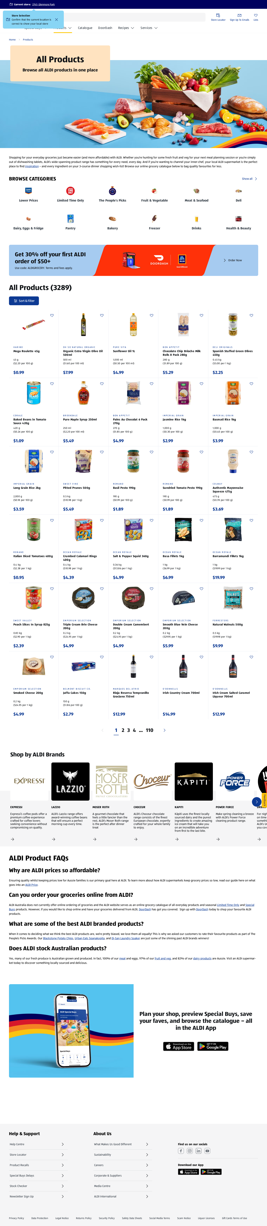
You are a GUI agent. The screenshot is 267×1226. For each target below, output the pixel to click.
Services (146, 27)
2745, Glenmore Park (43, 4)
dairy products (202, 958)
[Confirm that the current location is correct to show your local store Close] (56, 19)
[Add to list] (52, 315)
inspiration (32, 166)
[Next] (164, 730)
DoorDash (105, 28)
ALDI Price (31, 885)
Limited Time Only (228, 905)
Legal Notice (62, 1218)
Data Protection (39, 1218)
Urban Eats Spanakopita (90, 938)
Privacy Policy (16, 1218)
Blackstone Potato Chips (58, 938)
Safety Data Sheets (132, 1218)
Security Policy (107, 1218)
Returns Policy (84, 1218)
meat (122, 958)
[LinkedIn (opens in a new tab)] (198, 1151)
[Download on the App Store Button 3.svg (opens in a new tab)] (188, 1172)
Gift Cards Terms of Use (234, 1218)
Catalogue (85, 28)
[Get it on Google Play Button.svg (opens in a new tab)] (211, 1172)
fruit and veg (163, 958)
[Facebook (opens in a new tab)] (181, 1151)
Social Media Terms (159, 1218)
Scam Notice (184, 1218)
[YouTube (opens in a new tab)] (207, 1151)
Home (12, 39)
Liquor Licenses (206, 1218)
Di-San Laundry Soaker (126, 938)
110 (150, 730)
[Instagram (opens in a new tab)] (190, 1151)
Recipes (123, 27)
